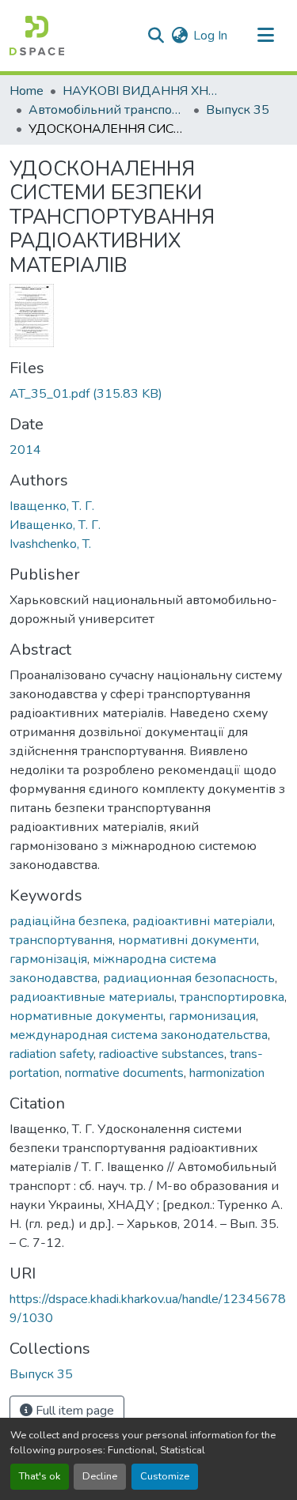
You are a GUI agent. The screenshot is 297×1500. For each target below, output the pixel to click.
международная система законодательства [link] (139, 1035)
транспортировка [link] (232, 997)
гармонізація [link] (48, 959)
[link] (148, 393)
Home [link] (27, 91)
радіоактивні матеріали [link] (202, 921)
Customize (164, 1476)
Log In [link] (210, 35)
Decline (99, 1476)
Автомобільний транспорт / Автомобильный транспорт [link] (108, 110)
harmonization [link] (227, 1073)
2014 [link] (25, 450)
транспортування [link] (61, 940)
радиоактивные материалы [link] (92, 997)
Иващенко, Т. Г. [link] (55, 525)
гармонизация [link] (212, 1016)
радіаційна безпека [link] (68, 921)
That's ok (39, 1476)
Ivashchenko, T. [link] (50, 544)
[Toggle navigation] (265, 36)
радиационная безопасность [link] (189, 978)
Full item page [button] (73, 1410)
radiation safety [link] (51, 1054)
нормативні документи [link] (187, 940)
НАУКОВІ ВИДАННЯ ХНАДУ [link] (142, 91)
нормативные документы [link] (86, 1016)
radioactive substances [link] (161, 1054)
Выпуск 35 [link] (237, 110)
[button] (37, 35)
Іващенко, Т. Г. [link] (52, 506)
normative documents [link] (124, 1073)
